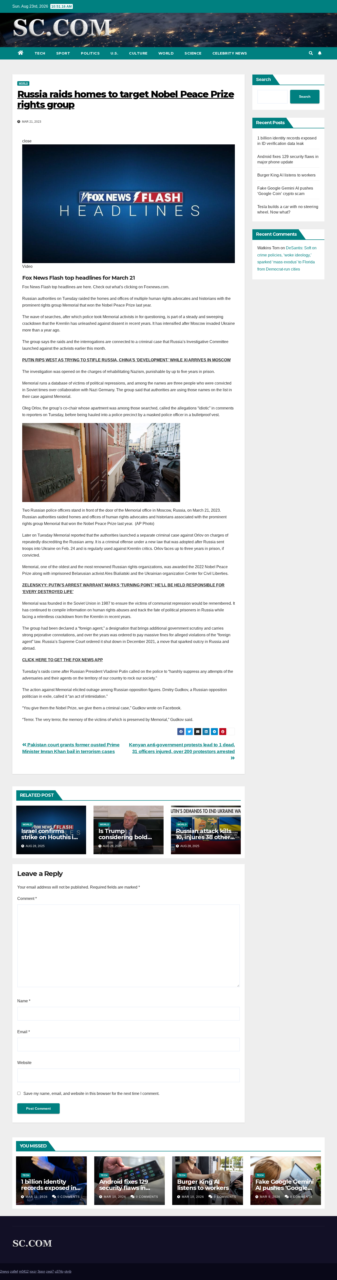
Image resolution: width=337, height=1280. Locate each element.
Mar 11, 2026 (37, 1197)
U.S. (114, 53)
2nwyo (4, 1271)
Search (263, 79)
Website (24, 1063)
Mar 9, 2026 (270, 1197)
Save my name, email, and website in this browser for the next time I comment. (91, 1093)
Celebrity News (229, 53)
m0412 (24, 1271)
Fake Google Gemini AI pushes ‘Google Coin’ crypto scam (284, 1188)
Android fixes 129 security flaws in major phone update (129, 1188)
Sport (63, 53)
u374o (59, 1271)
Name (23, 1001)
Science (193, 53)
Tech (40, 53)
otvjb (67, 1271)
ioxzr (33, 1271)
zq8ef (14, 1271)
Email (23, 1032)
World (166, 53)
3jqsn (41, 1271)
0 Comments (68, 1197)
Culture (138, 53)
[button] (311, 53)
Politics (90, 53)
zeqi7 (50, 1271)
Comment (27, 898)
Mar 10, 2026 (115, 1197)
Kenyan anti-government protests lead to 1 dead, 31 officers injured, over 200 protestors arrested (182, 748)
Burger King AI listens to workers (286, 175)
